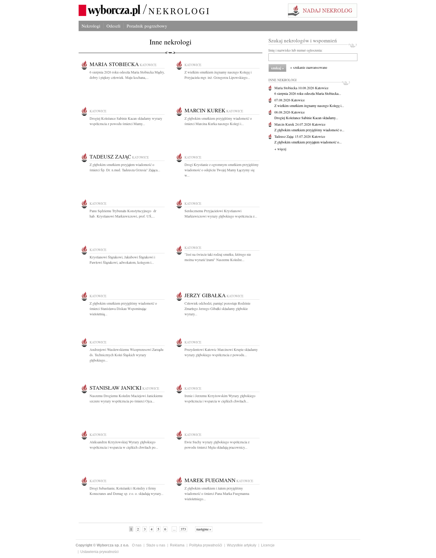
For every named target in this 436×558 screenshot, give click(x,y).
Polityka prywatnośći (205, 545)
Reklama (177, 545)
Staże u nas (155, 545)
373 (183, 529)
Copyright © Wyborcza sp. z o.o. (102, 545)
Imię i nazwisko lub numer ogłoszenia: (295, 50)
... (174, 529)
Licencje (268, 545)
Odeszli (113, 26)
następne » (203, 529)
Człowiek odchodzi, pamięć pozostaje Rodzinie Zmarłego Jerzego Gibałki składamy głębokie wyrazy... (217, 308)
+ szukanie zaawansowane (308, 67)
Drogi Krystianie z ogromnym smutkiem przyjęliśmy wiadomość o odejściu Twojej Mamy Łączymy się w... (221, 170)
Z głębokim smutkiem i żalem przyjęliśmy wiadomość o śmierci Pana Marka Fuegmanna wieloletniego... (216, 493)
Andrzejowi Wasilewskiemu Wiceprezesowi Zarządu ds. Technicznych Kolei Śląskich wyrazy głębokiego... (126, 354)
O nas (136, 545)
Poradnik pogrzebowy (147, 26)
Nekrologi (91, 26)
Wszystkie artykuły (241, 545)
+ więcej (280, 148)
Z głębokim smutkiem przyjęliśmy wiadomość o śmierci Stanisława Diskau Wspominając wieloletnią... (123, 308)
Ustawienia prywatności (99, 552)
